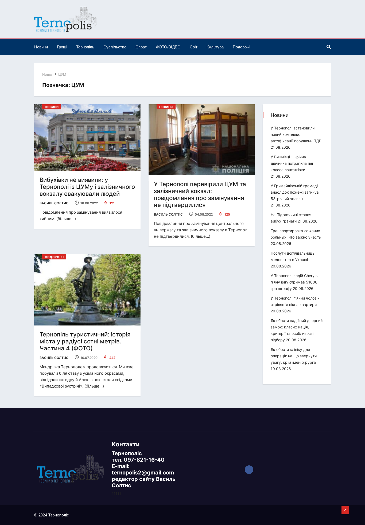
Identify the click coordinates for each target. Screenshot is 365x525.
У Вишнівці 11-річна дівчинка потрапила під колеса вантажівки (292, 163)
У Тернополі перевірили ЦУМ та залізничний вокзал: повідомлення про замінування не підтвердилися (200, 194)
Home (47, 74)
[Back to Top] (345, 510)
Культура (215, 47)
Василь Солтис (54, 203)
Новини (41, 47)
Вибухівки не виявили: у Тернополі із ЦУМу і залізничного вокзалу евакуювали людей (87, 186)
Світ (193, 47)
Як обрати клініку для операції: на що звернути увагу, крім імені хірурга (294, 356)
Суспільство (114, 47)
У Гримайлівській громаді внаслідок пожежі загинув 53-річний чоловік (295, 192)
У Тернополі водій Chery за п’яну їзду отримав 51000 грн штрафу (295, 282)
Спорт (141, 47)
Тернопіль (85, 47)
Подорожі (241, 47)
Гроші (62, 47)
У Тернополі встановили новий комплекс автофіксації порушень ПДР (296, 134)
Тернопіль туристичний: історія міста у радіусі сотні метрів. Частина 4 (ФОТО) (85, 341)
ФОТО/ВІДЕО (168, 47)
